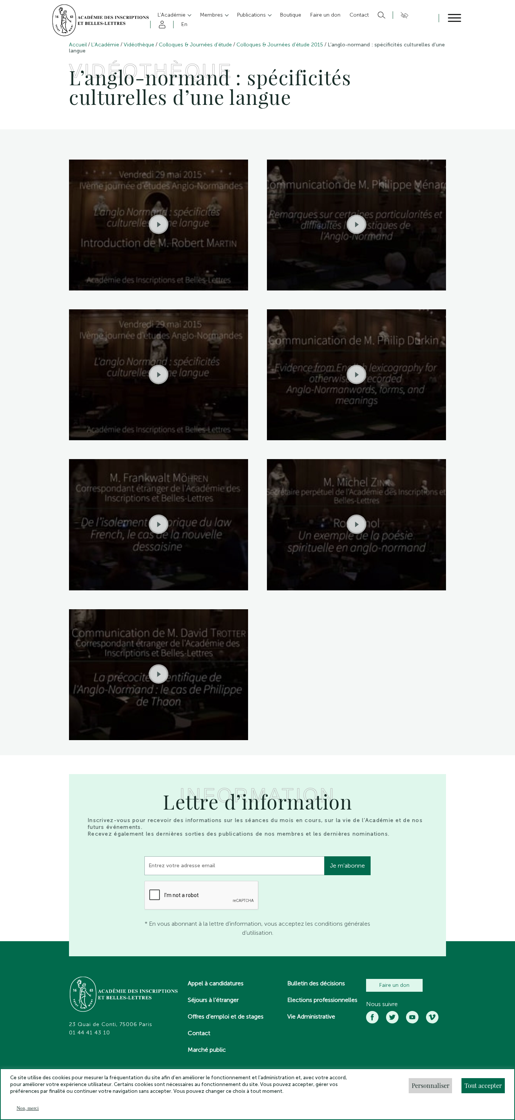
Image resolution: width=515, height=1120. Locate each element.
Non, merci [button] (28, 1108)
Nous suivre (382, 1004)
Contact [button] (359, 15)
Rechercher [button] (380, 15)
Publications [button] (252, 15)
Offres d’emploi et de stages (226, 1016)
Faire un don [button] (325, 15)
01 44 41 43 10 (89, 1033)
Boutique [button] (290, 15)
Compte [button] (161, 24)
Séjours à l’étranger (213, 999)
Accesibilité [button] (403, 15)
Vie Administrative (311, 1016)
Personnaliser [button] (430, 1085)
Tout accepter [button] (483, 1085)
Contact (199, 1033)
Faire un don (394, 985)
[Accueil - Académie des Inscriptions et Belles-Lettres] (124, 995)
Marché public (207, 1049)
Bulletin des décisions (316, 983)
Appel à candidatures (216, 983)
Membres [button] (212, 15)
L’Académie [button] (172, 15)
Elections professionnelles (322, 999)
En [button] (184, 24)
